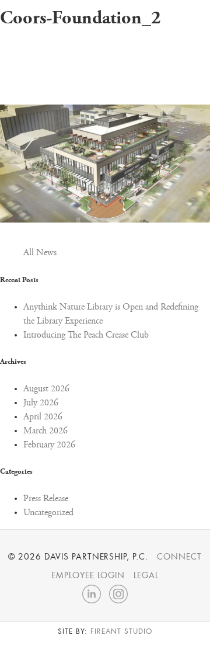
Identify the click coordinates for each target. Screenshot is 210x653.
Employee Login (88, 575)
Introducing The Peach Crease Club (86, 335)
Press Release (45, 498)
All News (40, 253)
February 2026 (49, 445)
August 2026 (46, 389)
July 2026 (40, 403)
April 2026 (42, 417)
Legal (146, 575)
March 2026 (45, 431)
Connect (179, 556)
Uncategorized (48, 512)
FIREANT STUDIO (121, 631)
